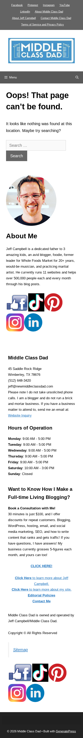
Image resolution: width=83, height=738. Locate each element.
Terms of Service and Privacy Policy (42, 24)
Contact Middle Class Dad (56, 18)
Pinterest (33, 5)
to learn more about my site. (42, 589)
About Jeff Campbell (24, 18)
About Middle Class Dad (49, 11)
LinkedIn (25, 11)
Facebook (17, 5)
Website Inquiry (20, 415)
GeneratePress (66, 731)
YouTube (64, 5)
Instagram (49, 5)
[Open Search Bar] (77, 77)
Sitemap (20, 649)
